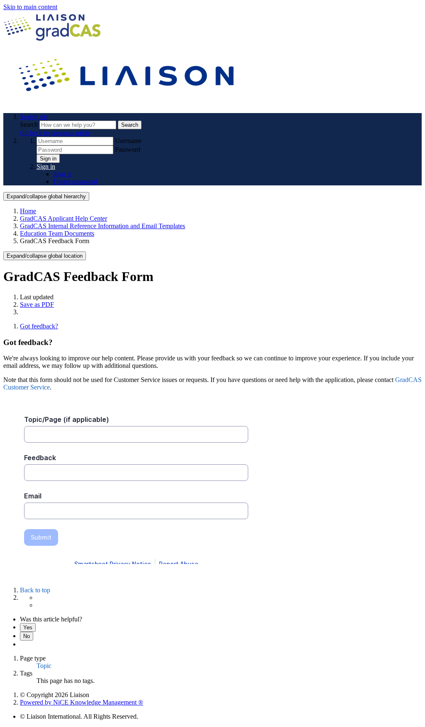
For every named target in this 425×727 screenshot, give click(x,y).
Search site (34, 116)
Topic (44, 665)
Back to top (35, 590)
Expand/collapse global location (45, 256)
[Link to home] (127, 102)
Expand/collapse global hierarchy (46, 196)
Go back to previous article (55, 132)
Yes (27, 627)
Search (29, 124)
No (26, 636)
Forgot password (75, 181)
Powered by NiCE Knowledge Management (81, 702)
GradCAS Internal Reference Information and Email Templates (102, 225)
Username (128, 140)
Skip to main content (30, 6)
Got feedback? (39, 326)
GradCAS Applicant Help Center (63, 218)
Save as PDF (37, 304)
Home (28, 210)
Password (127, 149)
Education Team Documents (57, 233)
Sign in (48, 158)
